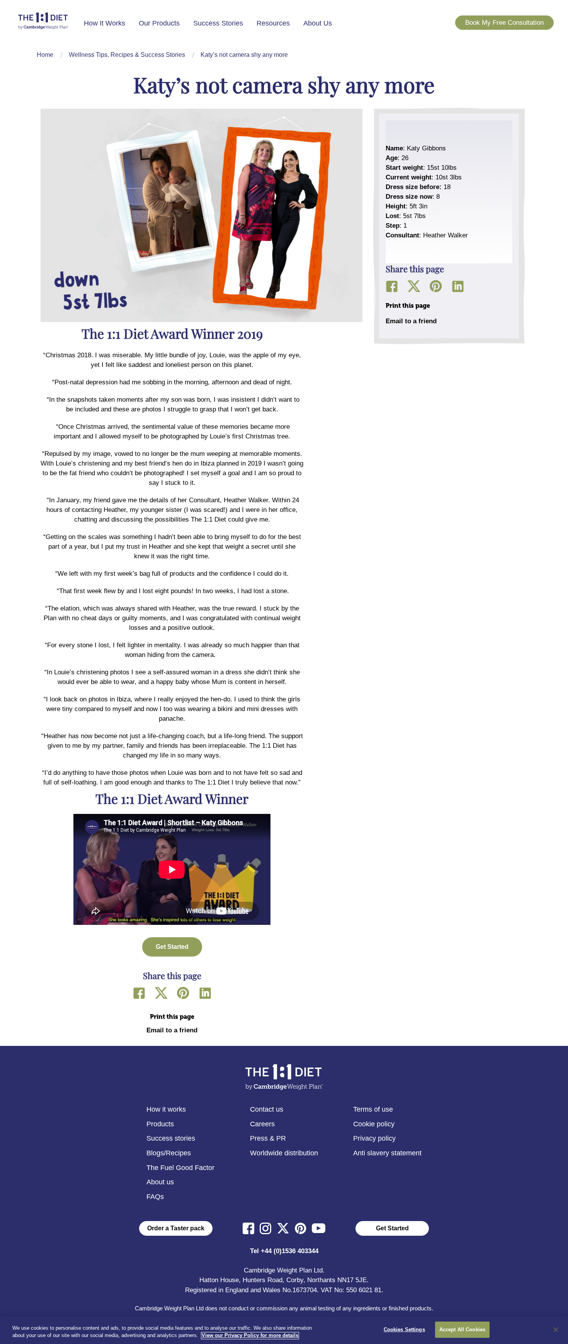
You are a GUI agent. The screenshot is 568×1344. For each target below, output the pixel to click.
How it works (166, 1109)
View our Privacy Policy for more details (250, 1336)
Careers (262, 1124)
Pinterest (183, 993)
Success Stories (218, 23)
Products (160, 1124)
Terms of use (373, 1109)
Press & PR (268, 1138)
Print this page (172, 1016)
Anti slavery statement (387, 1153)
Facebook (139, 993)
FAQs (155, 1197)
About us (160, 1182)
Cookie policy (374, 1124)
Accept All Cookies (462, 1329)
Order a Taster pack (175, 1228)
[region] (284, 1330)
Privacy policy (374, 1138)
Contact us (266, 1109)
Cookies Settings (404, 1329)
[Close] (555, 1329)
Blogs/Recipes (168, 1153)
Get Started (392, 1228)
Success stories (170, 1138)
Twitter (161, 993)
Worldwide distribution (284, 1153)
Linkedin (205, 993)
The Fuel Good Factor (180, 1168)
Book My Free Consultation (504, 22)
